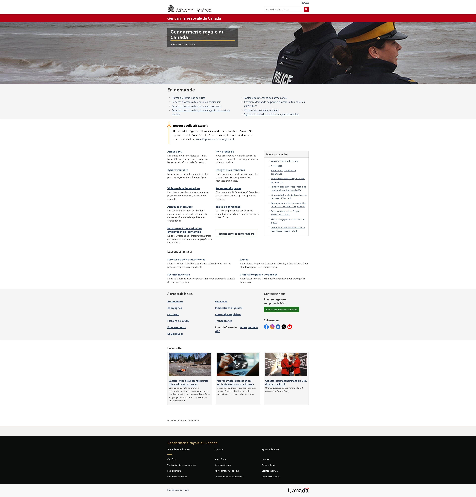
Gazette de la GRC (270, 470)
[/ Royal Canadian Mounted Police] (189, 8)
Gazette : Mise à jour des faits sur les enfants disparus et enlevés (188, 382)
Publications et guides (228, 308)
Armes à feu (174, 151)
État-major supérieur (228, 314)
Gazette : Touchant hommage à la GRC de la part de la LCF (286, 382)
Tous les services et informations (236, 233)
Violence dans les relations (183, 188)
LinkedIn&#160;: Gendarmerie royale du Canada (278, 327)
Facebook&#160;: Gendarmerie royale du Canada (266, 327)
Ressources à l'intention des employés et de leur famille (184, 230)
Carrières (173, 314)
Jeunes (244, 259)
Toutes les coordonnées (178, 449)
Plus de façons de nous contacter (281, 309)
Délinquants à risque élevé (226, 470)
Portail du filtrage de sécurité (188, 98)
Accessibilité (175, 301)
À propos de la (271, 449)
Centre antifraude (222, 465)
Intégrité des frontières (230, 170)
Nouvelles (221, 301)
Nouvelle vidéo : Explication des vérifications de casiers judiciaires (235, 382)
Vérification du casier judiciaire (261, 110)
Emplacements (176, 327)
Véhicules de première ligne (284, 160)
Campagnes (174, 308)
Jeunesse (266, 459)
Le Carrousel (175, 333)
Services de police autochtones (186, 259)
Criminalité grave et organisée (259, 274)
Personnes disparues (228, 188)
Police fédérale (225, 151)
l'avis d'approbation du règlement (214, 139)
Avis (187, 490)
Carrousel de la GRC (271, 476)
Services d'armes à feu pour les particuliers (196, 102)
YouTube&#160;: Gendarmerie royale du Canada (289, 327)
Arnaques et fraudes (180, 206)
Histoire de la (178, 321)
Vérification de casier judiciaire (181, 465)
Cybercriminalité (177, 170)
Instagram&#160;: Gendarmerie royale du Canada (272, 327)
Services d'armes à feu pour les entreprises (197, 106)
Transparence (223, 321)
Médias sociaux (174, 490)
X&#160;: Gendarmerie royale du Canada (284, 327)
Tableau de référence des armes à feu (265, 98)
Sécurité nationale (178, 274)
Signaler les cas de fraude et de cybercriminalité (271, 114)
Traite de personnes (228, 206)
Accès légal (276, 165)
